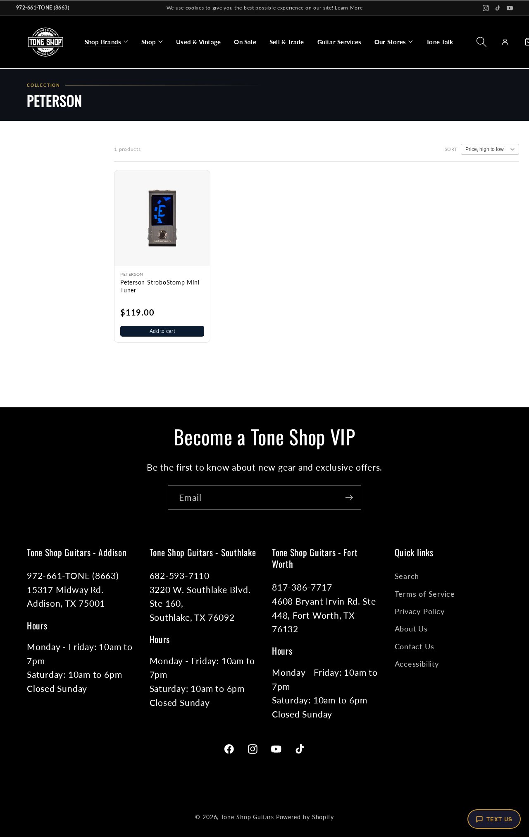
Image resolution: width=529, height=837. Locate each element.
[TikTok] (498, 8)
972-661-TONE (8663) (42, 8)
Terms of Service (425, 593)
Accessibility (417, 663)
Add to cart (162, 331)
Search (407, 576)
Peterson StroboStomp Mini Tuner (160, 286)
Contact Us (414, 646)
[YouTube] (510, 8)
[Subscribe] (349, 497)
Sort (451, 149)
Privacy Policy (420, 611)
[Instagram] (486, 8)
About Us (411, 628)
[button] (106, 42)
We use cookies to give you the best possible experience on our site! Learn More (265, 8)
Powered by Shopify (305, 816)
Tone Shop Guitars (247, 816)
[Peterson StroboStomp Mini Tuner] (162, 218)
